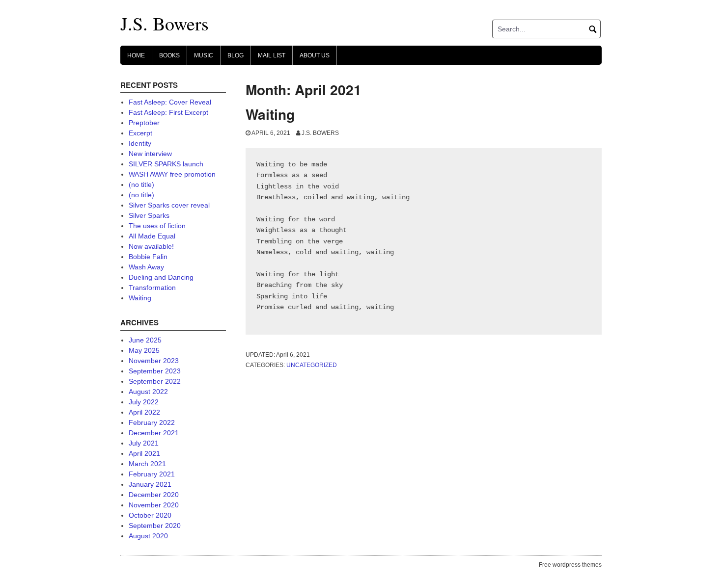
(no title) (141, 184)
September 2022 (155, 381)
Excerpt (140, 133)
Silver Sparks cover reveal (169, 205)
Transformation (152, 287)
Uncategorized (311, 365)
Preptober (144, 123)
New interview (150, 154)
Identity (140, 143)
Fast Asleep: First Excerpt (168, 112)
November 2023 (154, 361)
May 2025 (144, 350)
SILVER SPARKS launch (166, 164)
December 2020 (154, 495)
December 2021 (154, 433)
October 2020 (150, 515)
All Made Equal (152, 236)
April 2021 (144, 453)
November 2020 (154, 505)
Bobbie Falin (148, 257)
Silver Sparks (149, 215)
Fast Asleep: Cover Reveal (170, 102)
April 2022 (144, 412)
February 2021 (152, 474)
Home (136, 55)
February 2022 (152, 422)
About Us (315, 55)
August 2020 (148, 536)
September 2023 (155, 371)
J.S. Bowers (164, 23)
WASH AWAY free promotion (172, 174)
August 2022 (148, 391)
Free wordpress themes (570, 564)
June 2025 (145, 340)
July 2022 (144, 402)
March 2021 (147, 464)
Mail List (271, 55)
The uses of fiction (157, 226)
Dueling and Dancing (161, 277)
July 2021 (144, 443)
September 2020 (155, 525)
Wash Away (146, 267)
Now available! (151, 246)
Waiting (270, 114)
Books (169, 55)
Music (203, 55)
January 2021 (150, 484)
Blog (235, 55)
